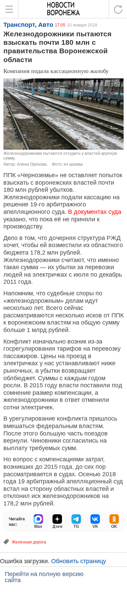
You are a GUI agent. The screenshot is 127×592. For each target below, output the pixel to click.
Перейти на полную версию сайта (44, 577)
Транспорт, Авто (28, 24)
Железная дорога (29, 542)
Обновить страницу (78, 561)
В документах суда (94, 211)
